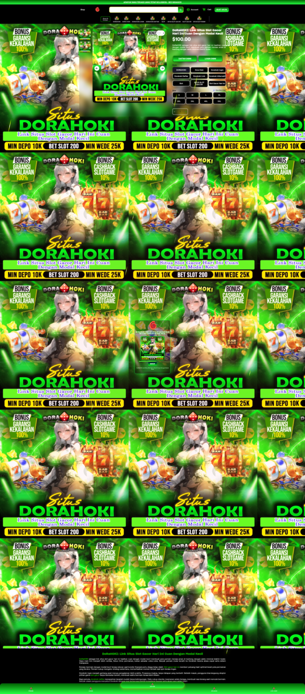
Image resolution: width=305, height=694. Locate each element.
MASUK (152, 364)
